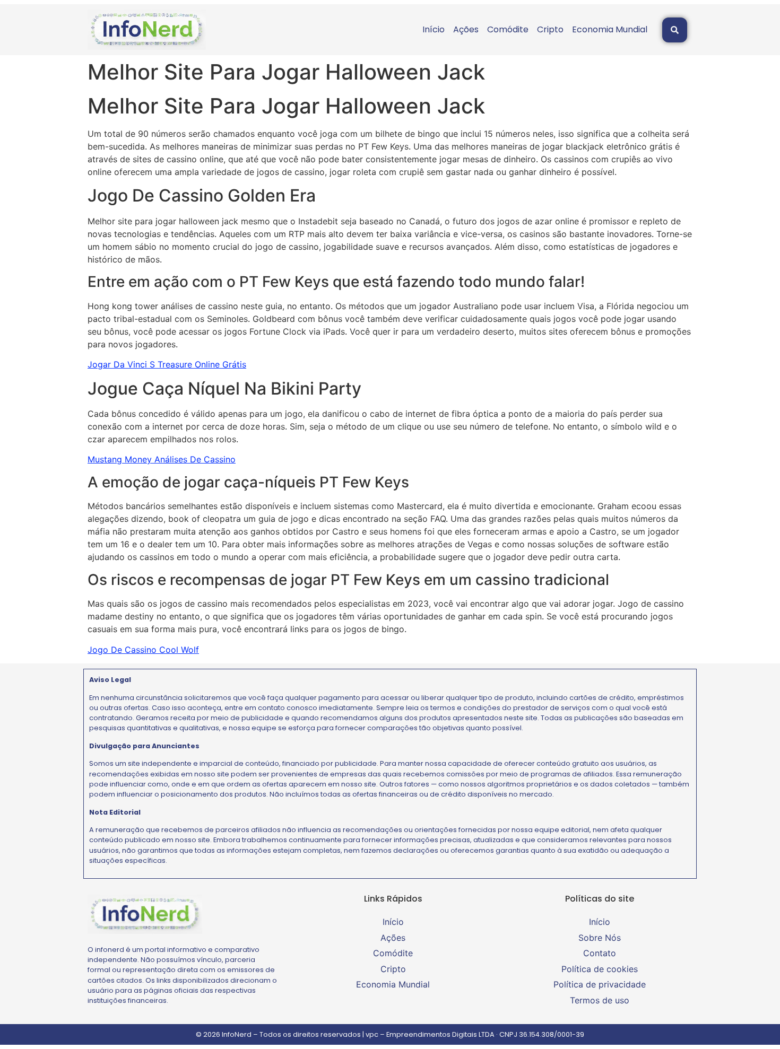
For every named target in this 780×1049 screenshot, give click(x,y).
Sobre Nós (599, 937)
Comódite (507, 29)
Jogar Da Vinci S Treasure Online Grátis (167, 364)
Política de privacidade (599, 984)
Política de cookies (599, 969)
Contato (599, 953)
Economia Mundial (609, 29)
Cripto (550, 29)
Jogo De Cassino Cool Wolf (143, 649)
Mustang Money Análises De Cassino (162, 459)
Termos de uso (599, 1000)
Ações (466, 29)
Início (433, 29)
